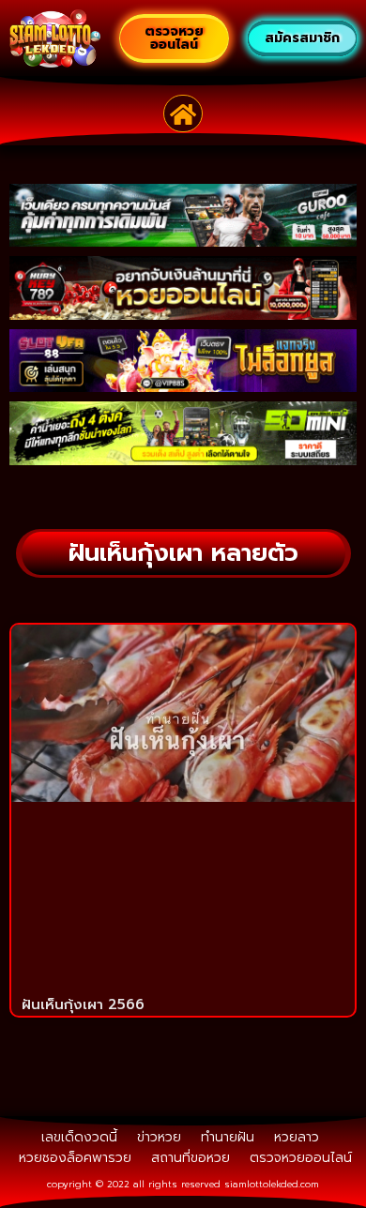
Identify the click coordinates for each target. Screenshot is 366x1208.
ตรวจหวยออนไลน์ (301, 1158)
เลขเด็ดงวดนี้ (79, 1137)
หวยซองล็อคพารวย (75, 1158)
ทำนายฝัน (227, 1137)
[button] (183, 113)
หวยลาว (296, 1137)
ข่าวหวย (159, 1137)
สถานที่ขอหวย (190, 1158)
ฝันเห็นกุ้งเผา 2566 (83, 1004)
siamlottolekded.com (271, 1184)
